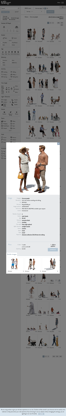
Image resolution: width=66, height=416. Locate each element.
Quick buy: (18, 249)
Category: (19, 198)
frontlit (28, 226)
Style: (20, 232)
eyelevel (30, 224)
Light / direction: (17, 226)
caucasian (24, 220)
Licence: (19, 210)
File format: (18, 208)
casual (23, 233)
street (23, 230)
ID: (20, 202)
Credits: (19, 245)
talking (43, 235)
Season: (19, 228)
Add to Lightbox (53, 245)
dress (37, 235)
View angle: (18, 224)
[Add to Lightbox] (23, 271)
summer (24, 228)
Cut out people (26, 198)
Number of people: (17, 214)
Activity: (19, 222)
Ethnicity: (19, 220)
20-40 (23, 218)
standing (24, 222)
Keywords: (18, 234)
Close (41, 414)
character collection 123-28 (29, 235)
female (26, 216)
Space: (19, 230)
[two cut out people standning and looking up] (16, 264)
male (23, 216)
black (28, 220)
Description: (18, 200)
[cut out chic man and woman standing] (33, 264)
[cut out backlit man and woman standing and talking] (50, 264)
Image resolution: (17, 206)
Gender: (19, 216)
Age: (20, 218)
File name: (19, 204)
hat (40, 235)
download (53, 249)
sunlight (24, 226)
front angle (24, 224)
